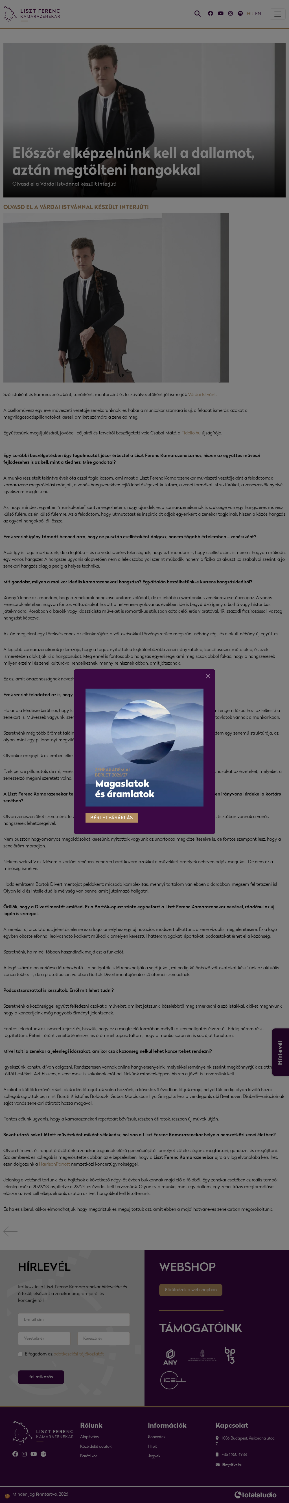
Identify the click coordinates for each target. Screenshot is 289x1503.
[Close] (208, 676)
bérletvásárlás (111, 818)
